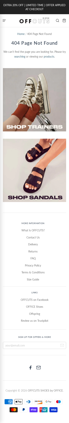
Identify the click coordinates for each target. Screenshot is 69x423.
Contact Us (33, 237)
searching (19, 56)
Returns (33, 251)
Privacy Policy (33, 265)
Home (21, 33)
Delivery (33, 244)
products (49, 56)
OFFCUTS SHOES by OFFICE (45, 390)
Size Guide (33, 279)
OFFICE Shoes (34, 306)
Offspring (34, 313)
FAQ (33, 258)
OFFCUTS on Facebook (34, 299)
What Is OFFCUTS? (33, 230)
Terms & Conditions (33, 272)
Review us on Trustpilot (34, 320)
